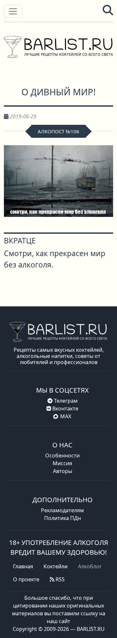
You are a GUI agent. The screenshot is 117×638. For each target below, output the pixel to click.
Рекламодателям (62, 510)
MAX (65, 416)
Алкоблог (90, 566)
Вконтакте (64, 408)
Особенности (62, 455)
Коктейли (56, 566)
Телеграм (65, 400)
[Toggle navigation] (13, 11)
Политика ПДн (62, 518)
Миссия (62, 463)
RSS (59, 579)
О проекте (26, 579)
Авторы (62, 471)
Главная (23, 566)
